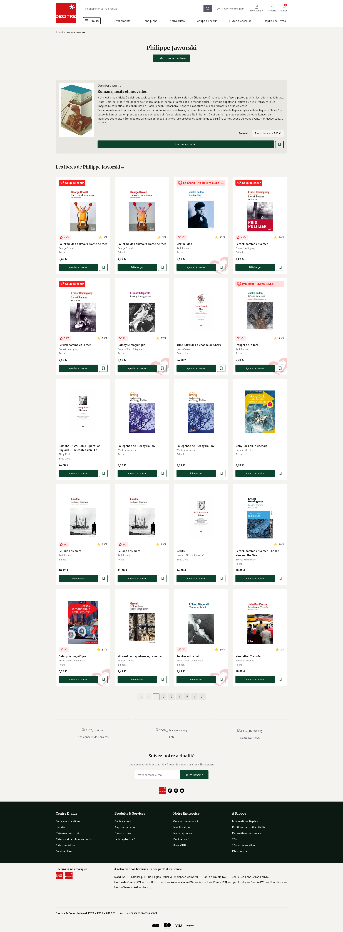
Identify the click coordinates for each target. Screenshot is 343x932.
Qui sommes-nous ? (185, 821)
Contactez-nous (250, 737)
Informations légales (245, 821)
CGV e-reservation (243, 845)
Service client (64, 851)
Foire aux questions (68, 821)
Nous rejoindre (182, 833)
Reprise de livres (125, 827)
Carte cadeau (123, 821)
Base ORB (179, 845)
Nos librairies (181, 827)
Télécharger (137, 267)
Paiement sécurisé (67, 833)
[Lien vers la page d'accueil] (66, 13)
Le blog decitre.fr (125, 839)
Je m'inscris (194, 775)
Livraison (61, 827)
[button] (191, 108)
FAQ (171, 737)
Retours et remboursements (74, 839)
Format (243, 133)
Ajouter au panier (186, 144)
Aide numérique (65, 845)
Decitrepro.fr (181, 839)
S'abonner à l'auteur (171, 58)
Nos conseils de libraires (93, 737)
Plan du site (239, 851)
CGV (234, 839)
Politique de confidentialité (248, 827)
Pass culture (123, 833)
